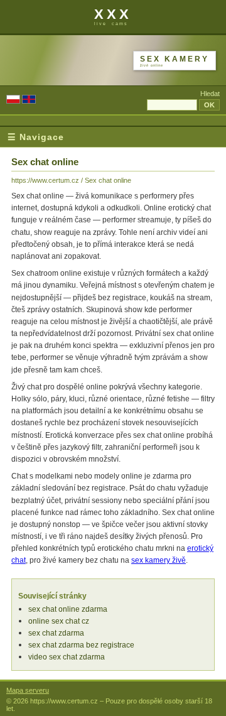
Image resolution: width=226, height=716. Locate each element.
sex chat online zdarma (67, 609)
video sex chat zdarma (66, 657)
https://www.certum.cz (45, 180)
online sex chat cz (58, 621)
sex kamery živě (158, 560)
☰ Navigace (36, 137)
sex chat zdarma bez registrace (81, 645)
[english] (29, 101)
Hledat (210, 93)
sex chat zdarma (56, 633)
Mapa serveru (27, 690)
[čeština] (13, 101)
